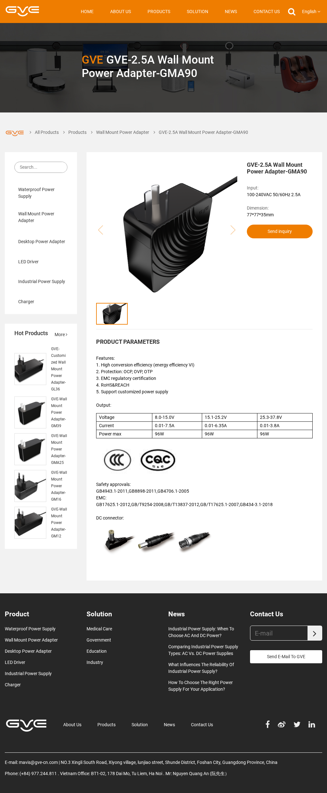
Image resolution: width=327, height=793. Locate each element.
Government (99, 640)
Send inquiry (280, 231)
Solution (197, 11)
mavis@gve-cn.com (38, 762)
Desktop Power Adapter (41, 241)
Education (97, 651)
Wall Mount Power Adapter (122, 132)
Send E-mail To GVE (286, 656)
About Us (120, 11)
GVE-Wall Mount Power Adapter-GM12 (59, 522)
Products (159, 11)
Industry (95, 662)
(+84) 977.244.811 (38, 773)
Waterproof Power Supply (36, 193)
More (60, 334)
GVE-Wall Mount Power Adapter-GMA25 (59, 449)
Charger (26, 301)
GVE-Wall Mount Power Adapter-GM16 (59, 486)
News (231, 11)
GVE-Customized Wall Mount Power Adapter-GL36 (58, 369)
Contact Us (267, 11)
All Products (47, 132)
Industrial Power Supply (41, 281)
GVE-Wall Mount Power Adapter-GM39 (59, 412)
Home (87, 11)
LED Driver (28, 261)
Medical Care (99, 628)
